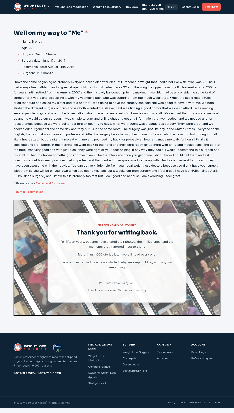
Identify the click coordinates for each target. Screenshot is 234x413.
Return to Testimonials (28, 191)
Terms (182, 402)
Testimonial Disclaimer (50, 183)
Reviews (132, 7)
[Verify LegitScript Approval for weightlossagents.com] (57, 347)
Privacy (171, 402)
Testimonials (165, 352)
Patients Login (190, 6)
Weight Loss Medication (71, 7)
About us (162, 358)
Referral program (202, 358)
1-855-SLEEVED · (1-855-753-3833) (37, 373)
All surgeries (130, 358)
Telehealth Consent (200, 402)
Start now (211, 6)
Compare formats (99, 366)
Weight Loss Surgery (107, 7)
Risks (217, 402)
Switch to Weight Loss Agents (102, 375)
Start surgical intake (135, 370)
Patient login (199, 352)
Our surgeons (131, 364)
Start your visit (97, 383)
